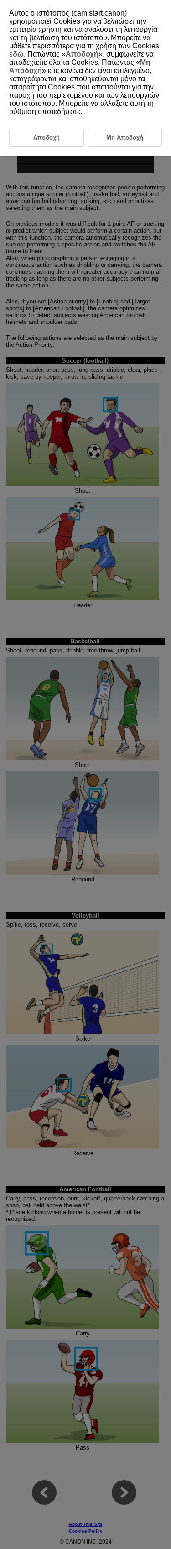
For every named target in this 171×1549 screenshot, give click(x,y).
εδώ (16, 54)
